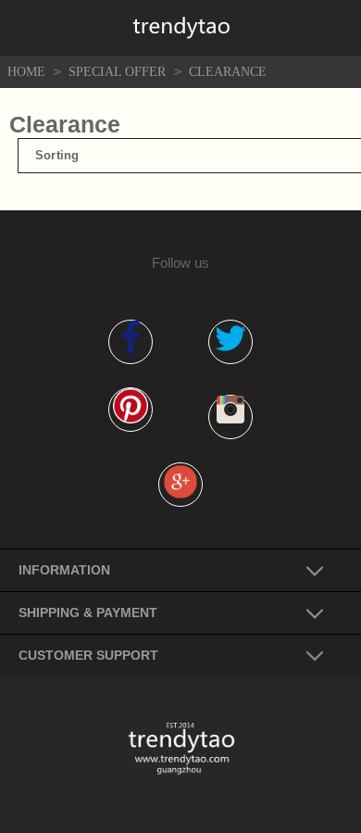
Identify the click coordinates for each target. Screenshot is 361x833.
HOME (26, 72)
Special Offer (117, 72)
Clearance (228, 72)
